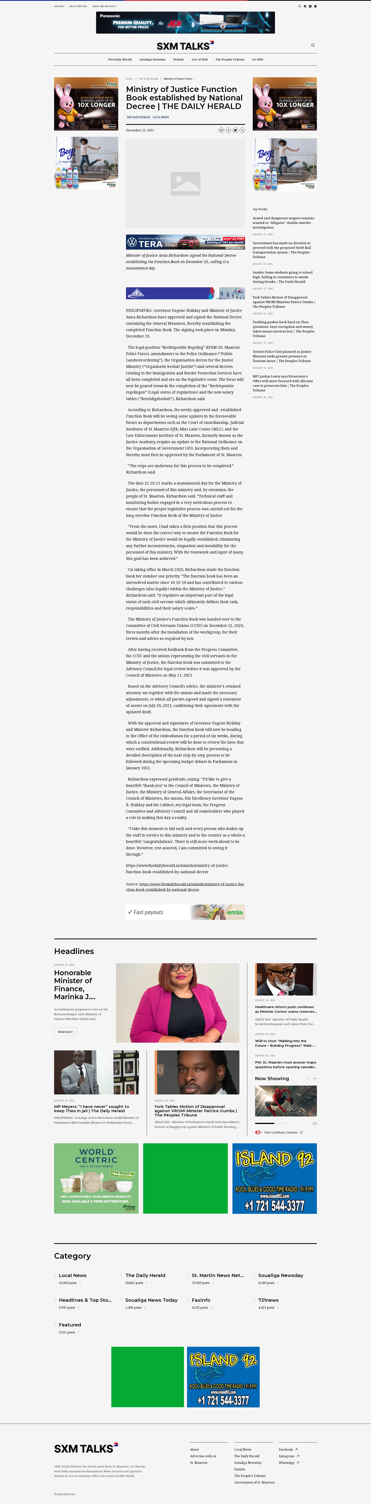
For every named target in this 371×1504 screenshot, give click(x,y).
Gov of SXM (200, 59)
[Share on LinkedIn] (242, 130)
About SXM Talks (78, 6)
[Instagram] (310, 6)
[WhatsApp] (315, 6)
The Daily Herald (120, 59)
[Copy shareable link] (221, 130)
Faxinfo (178, 59)
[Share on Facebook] (228, 130)
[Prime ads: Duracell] (96, 1178)
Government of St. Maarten (254, 1482)
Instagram (286, 1456)
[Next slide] (314, 1078)
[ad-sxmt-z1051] (86, 163)
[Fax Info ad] (274, 1178)
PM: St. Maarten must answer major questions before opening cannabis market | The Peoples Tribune (286, 1064)
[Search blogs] (300, 6)
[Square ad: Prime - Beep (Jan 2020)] (185, 1178)
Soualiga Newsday (153, 59)
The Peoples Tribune (229, 59)
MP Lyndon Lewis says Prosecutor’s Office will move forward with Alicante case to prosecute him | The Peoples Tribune (283, 383)
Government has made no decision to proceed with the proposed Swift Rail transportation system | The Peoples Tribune (282, 250)
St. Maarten (198, 1463)
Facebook (286, 1449)
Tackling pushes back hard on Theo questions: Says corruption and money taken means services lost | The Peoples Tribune (284, 329)
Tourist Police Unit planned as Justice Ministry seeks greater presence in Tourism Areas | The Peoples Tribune (282, 356)
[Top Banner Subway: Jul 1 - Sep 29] (185, 23)
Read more (67, 1032)
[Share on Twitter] (235, 130)
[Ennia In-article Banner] (185, 912)
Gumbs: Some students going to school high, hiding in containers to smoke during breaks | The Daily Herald (283, 277)
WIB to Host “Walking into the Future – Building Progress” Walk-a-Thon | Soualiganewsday (285, 1043)
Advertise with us (203, 1456)
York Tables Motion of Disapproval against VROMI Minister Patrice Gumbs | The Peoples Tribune (284, 302)
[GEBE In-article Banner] (185, 293)
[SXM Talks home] (185, 45)
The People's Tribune (250, 1476)
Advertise (59, 6)
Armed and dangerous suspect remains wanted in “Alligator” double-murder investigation (283, 223)
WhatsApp (286, 1463)
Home (129, 78)
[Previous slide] (308, 1078)
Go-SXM (257, 59)
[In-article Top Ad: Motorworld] (185, 242)
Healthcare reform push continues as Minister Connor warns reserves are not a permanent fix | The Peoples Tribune (284, 1009)
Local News (161, 117)
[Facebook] (305, 6)
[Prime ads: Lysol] (86, 104)
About (194, 1449)
